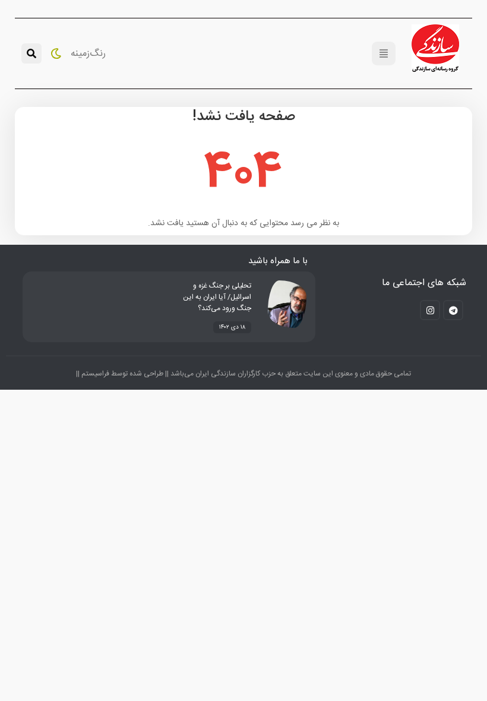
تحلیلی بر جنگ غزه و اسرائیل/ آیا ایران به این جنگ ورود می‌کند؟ (217, 297)
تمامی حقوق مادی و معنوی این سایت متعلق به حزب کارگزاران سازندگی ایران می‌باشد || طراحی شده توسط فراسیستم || (243, 374)
